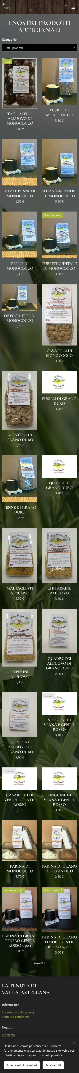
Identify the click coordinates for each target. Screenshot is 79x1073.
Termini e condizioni (15, 1017)
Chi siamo (8, 1035)
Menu (73, 7)
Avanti (38, 963)
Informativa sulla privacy (18, 1012)
